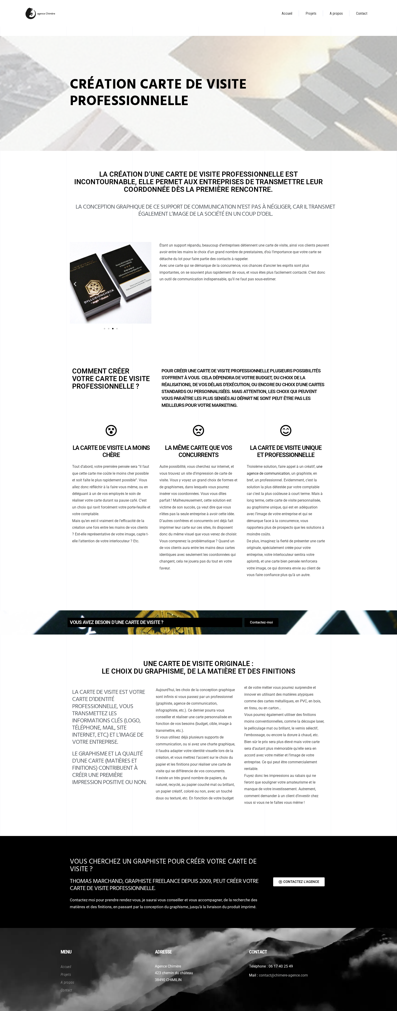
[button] (75, 284)
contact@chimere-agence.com (283, 975)
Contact (66, 990)
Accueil (66, 967)
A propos (67, 982)
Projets (66, 974)
